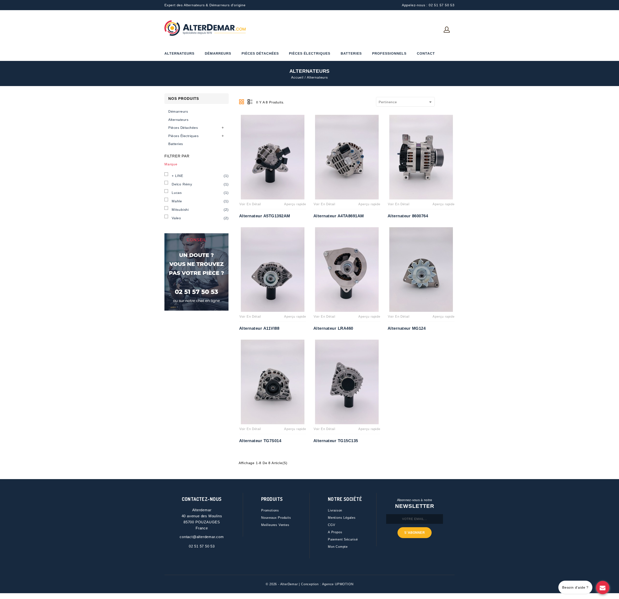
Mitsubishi (200, 210)
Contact (426, 53)
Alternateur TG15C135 (335, 440)
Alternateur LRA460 (333, 328)
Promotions (270, 510)
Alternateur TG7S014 (260, 440)
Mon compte (338, 546)
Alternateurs (179, 53)
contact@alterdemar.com (202, 537)
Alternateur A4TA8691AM (338, 216)
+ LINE (200, 176)
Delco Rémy (200, 184)
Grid (241, 101)
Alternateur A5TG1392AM (264, 216)
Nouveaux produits (276, 517)
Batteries (351, 53)
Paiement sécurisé (343, 539)
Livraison (335, 510)
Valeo (200, 218)
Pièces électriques (309, 53)
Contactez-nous (202, 499)
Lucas (200, 193)
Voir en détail (250, 204)
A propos (335, 532)
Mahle (200, 201)
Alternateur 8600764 (408, 216)
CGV (331, 525)
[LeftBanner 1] (196, 272)
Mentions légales (342, 517)
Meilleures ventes (275, 525)
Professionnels (389, 53)
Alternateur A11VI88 (259, 328)
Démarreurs (218, 53)
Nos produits (183, 98)
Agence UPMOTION (338, 584)
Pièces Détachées (260, 53)
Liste (250, 101)
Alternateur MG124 (407, 328)
